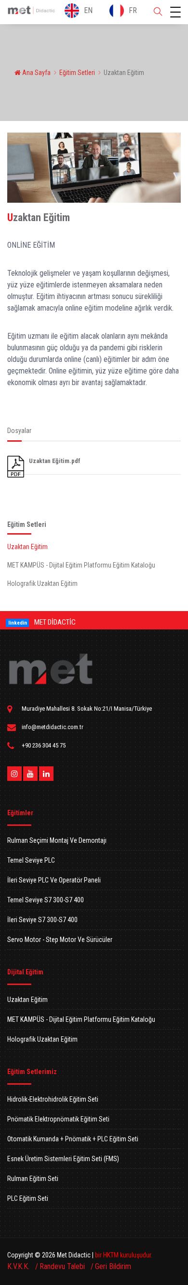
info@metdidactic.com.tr (52, 727)
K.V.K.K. (19, 1266)
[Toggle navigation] (175, 12)
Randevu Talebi (63, 1266)
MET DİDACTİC (55, 622)
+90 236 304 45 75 (44, 745)
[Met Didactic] (50, 669)
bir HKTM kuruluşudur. (123, 1255)
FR (133, 10)
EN (88, 10)
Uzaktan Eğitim (27, 547)
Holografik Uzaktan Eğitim (42, 583)
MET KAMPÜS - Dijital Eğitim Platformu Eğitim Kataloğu (81, 565)
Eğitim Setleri (77, 72)
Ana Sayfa (36, 72)
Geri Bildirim (113, 1266)
